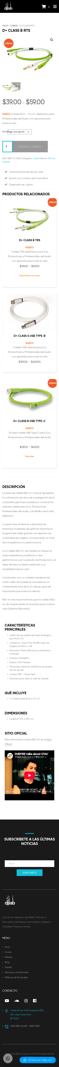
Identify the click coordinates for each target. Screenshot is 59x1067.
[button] (51, 40)
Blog (7, 962)
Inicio (5, 25)
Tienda (8, 967)
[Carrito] (44, 7)
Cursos (8, 952)
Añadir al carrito (30, 146)
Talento (8, 957)
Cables (14, 25)
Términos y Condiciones (16, 972)
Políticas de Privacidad (16, 977)
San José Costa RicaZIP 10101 (27, 1014)
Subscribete (29, 872)
